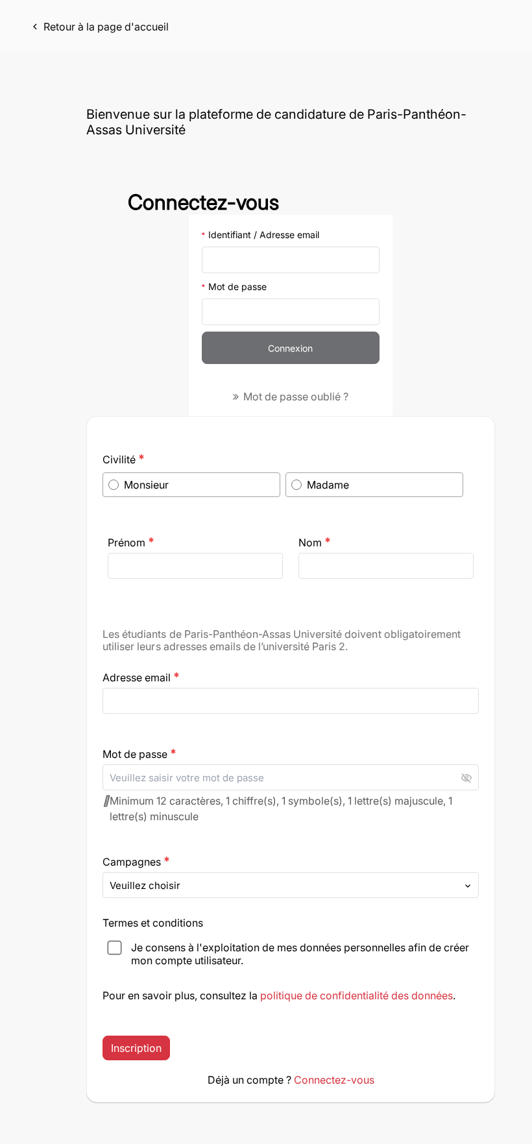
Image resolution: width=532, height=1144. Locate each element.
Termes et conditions (154, 922)
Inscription (136, 1047)
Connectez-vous (334, 1079)
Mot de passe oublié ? (294, 396)
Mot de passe (237, 286)
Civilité (124, 459)
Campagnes (136, 861)
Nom (314, 542)
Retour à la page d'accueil (99, 26)
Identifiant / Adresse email (263, 234)
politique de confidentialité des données (356, 995)
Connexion (290, 348)
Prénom (131, 542)
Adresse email (141, 677)
